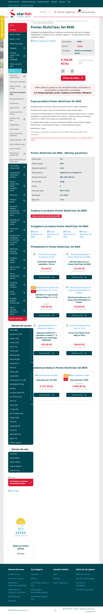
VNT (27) (13, 401)
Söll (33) (13, 388)
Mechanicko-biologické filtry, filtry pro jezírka (72, 21)
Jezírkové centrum (14, 2)
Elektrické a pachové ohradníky (14, 251)
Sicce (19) (13, 430)
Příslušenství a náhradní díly (14, 154)
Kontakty (54, 2)
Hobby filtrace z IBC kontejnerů (16, 134)
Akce (11, 25)
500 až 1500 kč (15, 462)
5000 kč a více (15, 470)
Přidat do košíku (71, 78)
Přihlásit (60, 12)
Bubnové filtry (14, 108)
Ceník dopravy (14, 596)
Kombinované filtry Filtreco (16, 113)
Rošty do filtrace (15, 149)
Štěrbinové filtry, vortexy (15, 87)
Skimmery (13, 195)
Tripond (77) (14, 363)
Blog (68, 2)
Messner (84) (14, 355)
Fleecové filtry (14, 129)
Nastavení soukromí (87, 609)
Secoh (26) (13, 405)
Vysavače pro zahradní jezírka (15, 222)
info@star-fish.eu (27, 5)
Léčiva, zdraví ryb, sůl (15, 268)
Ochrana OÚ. (90, 611)
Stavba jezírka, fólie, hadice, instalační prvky (14, 185)
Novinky (13, 30)
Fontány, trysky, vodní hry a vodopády (14, 56)
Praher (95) (14, 351)
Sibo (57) (13, 367)
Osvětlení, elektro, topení (13, 260)
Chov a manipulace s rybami (15, 276)
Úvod (32, 21)
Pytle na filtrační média (17, 144)
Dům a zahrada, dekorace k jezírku (14, 310)
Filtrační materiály (15, 140)
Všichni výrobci (15, 442)
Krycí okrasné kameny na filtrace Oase (18, 160)
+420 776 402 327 (13, 5)
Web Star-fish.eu (83, 574)
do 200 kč (13, 454)
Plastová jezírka (13, 200)
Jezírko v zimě (15, 39)
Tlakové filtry (14, 103)
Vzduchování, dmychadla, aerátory (15, 175)
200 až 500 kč (14, 458)
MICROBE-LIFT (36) (17, 384)
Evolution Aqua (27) (17, 392)
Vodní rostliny (12, 293)
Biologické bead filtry (16, 99)
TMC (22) (13, 422)
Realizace (62, 2)
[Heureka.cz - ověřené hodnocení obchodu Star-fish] (20, 528)
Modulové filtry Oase (15, 119)
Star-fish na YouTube (85, 589)
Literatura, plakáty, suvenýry (14, 284)
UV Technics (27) (16, 397)
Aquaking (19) (15, 426)
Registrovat (70, 12)
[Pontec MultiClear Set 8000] (43, 40)
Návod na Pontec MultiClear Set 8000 (46, 216)
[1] (49, 12)
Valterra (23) (14, 417)
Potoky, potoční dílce (16, 65)
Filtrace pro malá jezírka (17, 82)
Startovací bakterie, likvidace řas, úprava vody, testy (15, 210)
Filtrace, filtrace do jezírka (45, 21)
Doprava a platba (43, 2)
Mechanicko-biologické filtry (18, 93)
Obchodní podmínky (29, 2)
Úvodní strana (14, 574)
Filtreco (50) (14, 372)
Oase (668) (14, 330)
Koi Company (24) (16, 413)
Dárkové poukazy (16, 44)
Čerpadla (13, 48)
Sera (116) (13, 347)
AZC (70, 609)
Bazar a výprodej (16, 318)
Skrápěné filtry (14, 125)
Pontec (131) (14, 342)
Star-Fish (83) (14, 359)
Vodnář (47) (14, 376)
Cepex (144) (14, 338)
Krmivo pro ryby (14, 230)
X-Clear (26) (14, 409)
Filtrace (12, 71)
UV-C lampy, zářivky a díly (14, 167)
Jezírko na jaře (15, 34)
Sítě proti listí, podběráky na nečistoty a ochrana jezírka (15, 239)
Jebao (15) (13, 438)
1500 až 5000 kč (15, 466)
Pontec (80, 46)
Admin (76, 609)
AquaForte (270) (16, 334)
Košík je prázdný (88, 12)
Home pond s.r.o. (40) (18, 380)
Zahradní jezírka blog (85, 578)
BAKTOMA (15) (15, 434)
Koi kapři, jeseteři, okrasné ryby (15, 300)
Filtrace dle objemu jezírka (14, 76)
